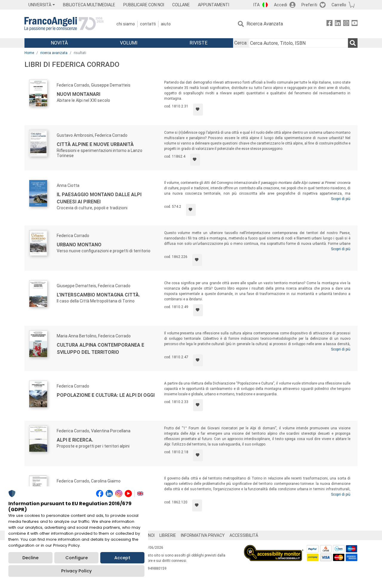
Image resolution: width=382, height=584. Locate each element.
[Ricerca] (353, 43)
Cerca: (240, 43)
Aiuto (166, 23)
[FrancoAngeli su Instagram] (346, 24)
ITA (256, 4)
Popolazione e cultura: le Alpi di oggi (106, 395)
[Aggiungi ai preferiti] (198, 110)
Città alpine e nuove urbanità (95, 144)
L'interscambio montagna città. (98, 295)
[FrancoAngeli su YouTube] (355, 24)
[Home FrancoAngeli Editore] (64, 24)
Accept (122, 558)
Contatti (148, 23)
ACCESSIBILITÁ (243, 535)
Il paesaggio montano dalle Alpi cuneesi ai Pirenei (99, 198)
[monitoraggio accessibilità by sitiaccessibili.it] (274, 548)
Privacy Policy (76, 571)
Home (29, 53)
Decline (30, 558)
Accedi (280, 4)
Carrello (339, 4)
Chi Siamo (125, 23)
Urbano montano (79, 245)
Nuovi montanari (78, 94)
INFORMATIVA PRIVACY (203, 535)
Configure (76, 558)
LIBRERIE (167, 535)
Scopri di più (340, 199)
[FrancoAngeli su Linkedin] (338, 24)
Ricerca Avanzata (265, 24)
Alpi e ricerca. (75, 440)
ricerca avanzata (53, 53)
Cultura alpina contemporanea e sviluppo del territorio (100, 348)
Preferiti (309, 4)
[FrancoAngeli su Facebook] (329, 24)
